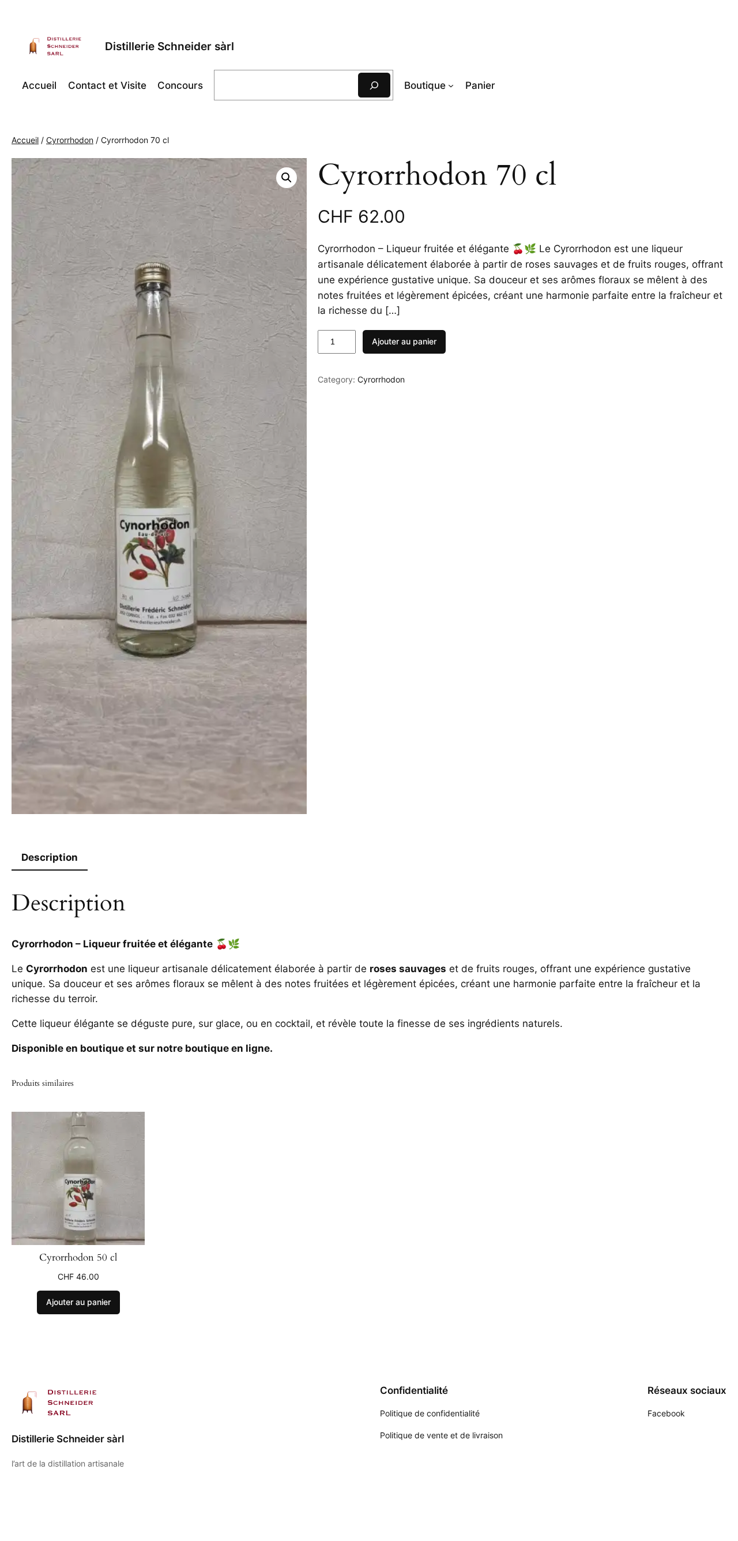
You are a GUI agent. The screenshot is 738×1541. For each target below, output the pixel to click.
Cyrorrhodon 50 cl (78, 1257)
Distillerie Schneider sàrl (169, 46)
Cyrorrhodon (69, 140)
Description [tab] (49, 857)
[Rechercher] (374, 85)
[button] (286, 177)
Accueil (39, 85)
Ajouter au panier (404, 341)
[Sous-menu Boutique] (451, 85)
